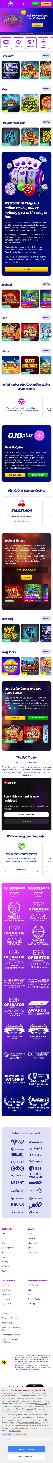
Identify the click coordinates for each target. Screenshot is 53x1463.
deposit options (29, 257)
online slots (23, 227)
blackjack (32, 227)
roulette (44, 227)
